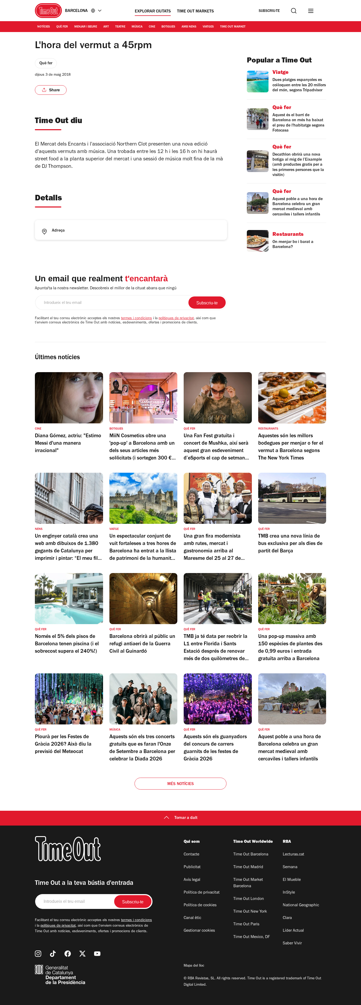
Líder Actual (293, 931)
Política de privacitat (202, 893)
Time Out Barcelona (250, 855)
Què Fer (62, 27)
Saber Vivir (292, 943)
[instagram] (38, 953)
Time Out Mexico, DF (251, 937)
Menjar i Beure (85, 27)
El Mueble (292, 880)
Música (137, 27)
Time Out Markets (195, 12)
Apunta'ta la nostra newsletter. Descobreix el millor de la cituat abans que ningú (106, 288)
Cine (152, 27)
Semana (290, 867)
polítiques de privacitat (176, 319)
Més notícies (180, 784)
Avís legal (192, 880)
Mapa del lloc (194, 966)
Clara (287, 918)
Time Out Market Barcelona (248, 883)
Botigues (168, 27)
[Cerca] (293, 10)
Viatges (208, 27)
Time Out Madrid (248, 867)
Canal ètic (192, 918)
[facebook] (67, 953)
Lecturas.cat (293, 855)
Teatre (120, 27)
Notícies (43, 27)
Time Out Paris (246, 924)
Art (106, 27)
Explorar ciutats (153, 12)
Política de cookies (200, 905)
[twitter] (82, 953)
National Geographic (301, 905)
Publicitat (192, 867)
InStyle (289, 893)
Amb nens (189, 27)
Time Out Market (233, 27)
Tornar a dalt (185, 818)
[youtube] (97, 953)
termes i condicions (136, 319)
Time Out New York (250, 912)
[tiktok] (53, 953)
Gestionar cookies (199, 931)
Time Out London (248, 899)
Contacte (191, 855)
